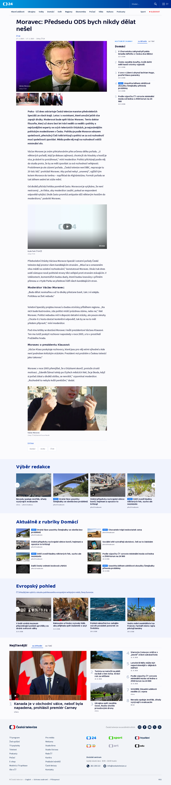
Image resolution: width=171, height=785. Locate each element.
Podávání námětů (52, 761)
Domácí (50, 11)
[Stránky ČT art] (113, 745)
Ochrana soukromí (41, 779)
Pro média (49, 737)
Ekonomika (81, 11)
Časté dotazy (51, 765)
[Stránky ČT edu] (139, 745)
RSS (160, 779)
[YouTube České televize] (150, 727)
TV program (14, 737)
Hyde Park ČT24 (34, 251)
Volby (41, 11)
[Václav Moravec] (67, 408)
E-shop (12, 761)
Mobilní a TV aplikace (18, 765)
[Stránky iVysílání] (142, 737)
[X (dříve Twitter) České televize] (155, 727)
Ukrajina (31, 11)
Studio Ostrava (51, 749)
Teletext (13, 749)
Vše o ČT (13, 769)
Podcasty (121, 11)
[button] (67, 226)
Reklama (49, 741)
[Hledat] (155, 4)
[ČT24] (8, 3)
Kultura (110, 11)
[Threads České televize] (160, 727)
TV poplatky (14, 745)
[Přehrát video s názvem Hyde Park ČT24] (67, 227)
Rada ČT (48, 753)
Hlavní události (17, 11)
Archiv (43, 449)
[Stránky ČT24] (91, 737)
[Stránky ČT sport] (115, 737)
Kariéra (48, 757)
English (28, 779)
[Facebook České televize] (145, 727)
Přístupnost (54, 779)
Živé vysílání (14, 741)
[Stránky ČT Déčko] (91, 745)
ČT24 (18, 36)
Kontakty (49, 769)
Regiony (68, 11)
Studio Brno (50, 745)
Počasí (92, 11)
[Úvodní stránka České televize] (23, 727)
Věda (101, 11)
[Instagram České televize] (140, 727)
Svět (60, 11)
